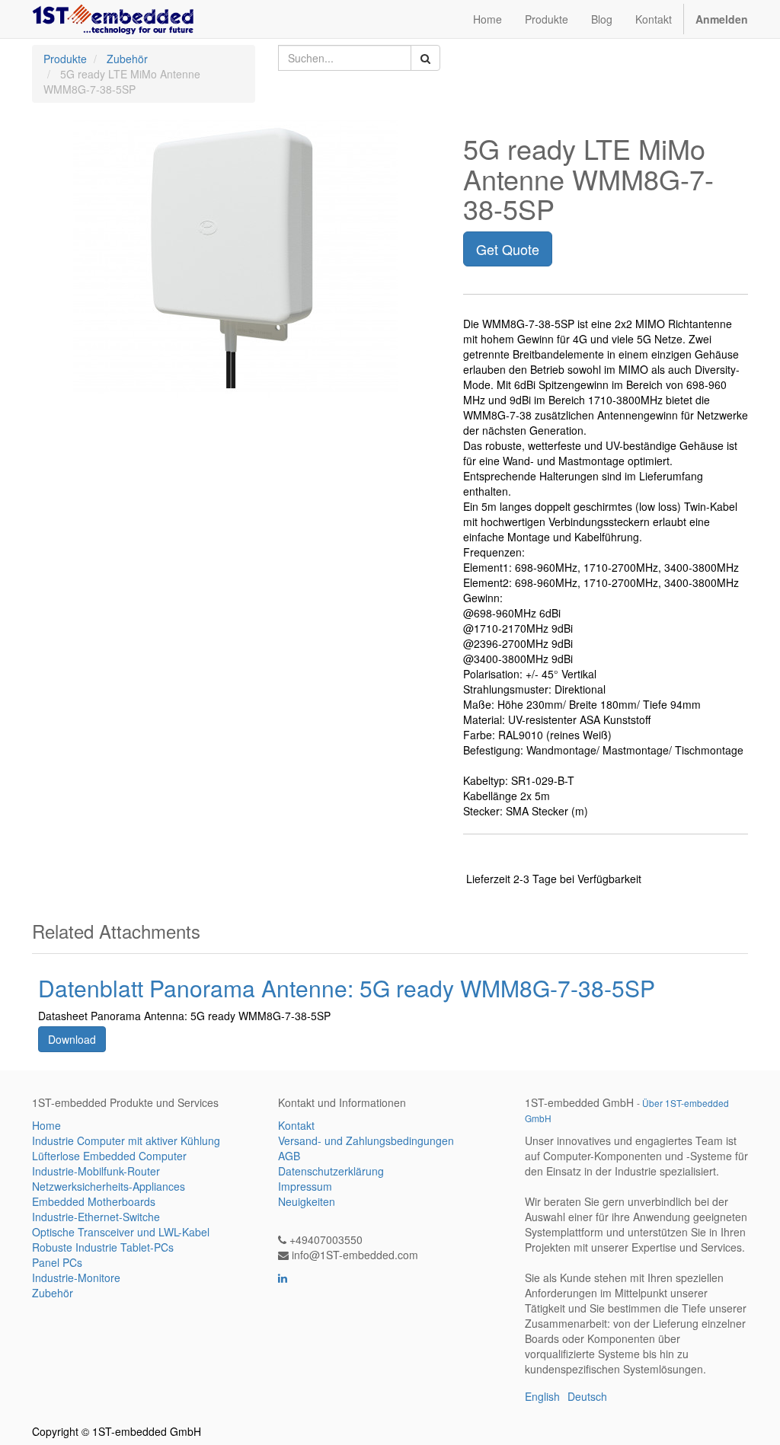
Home (46, 1125)
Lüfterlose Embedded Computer (109, 1155)
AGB (289, 1155)
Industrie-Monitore (76, 1277)
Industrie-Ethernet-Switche (96, 1216)
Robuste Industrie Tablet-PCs (103, 1247)
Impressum (305, 1186)
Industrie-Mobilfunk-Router (96, 1171)
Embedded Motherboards (93, 1201)
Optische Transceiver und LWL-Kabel (120, 1231)
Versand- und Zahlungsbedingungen (366, 1140)
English (542, 1396)
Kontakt (296, 1125)
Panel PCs (57, 1262)
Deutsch (587, 1396)
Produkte (65, 58)
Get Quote (507, 249)
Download (72, 1039)
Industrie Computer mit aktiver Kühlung (126, 1140)
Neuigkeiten (306, 1201)
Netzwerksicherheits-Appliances (108, 1186)
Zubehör (127, 58)
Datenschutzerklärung (331, 1171)
